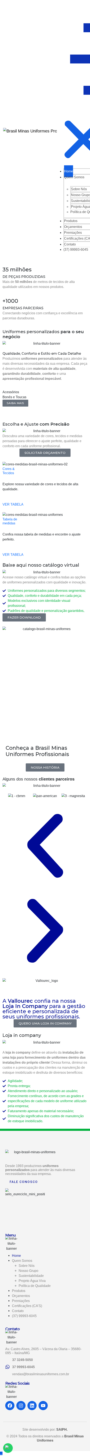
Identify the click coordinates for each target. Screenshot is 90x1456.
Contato (18, 1311)
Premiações (21, 1301)
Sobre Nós (27, 1265)
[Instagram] (21, 1405)
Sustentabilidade (31, 1276)
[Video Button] (7, 742)
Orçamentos (21, 1296)
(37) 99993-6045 (75, 249)
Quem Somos (74, 177)
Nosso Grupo (28, 1270)
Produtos (18, 1291)
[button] (15, 403)
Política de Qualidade (35, 1286)
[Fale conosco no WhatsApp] (8, 1448)
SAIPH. (62, 1429)
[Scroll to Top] (1, 1453)
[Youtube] (43, 1405)
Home (16, 1255)
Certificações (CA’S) (27, 1306)
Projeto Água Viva (32, 1281)
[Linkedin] (32, 1405)
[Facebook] (9, 1405)
